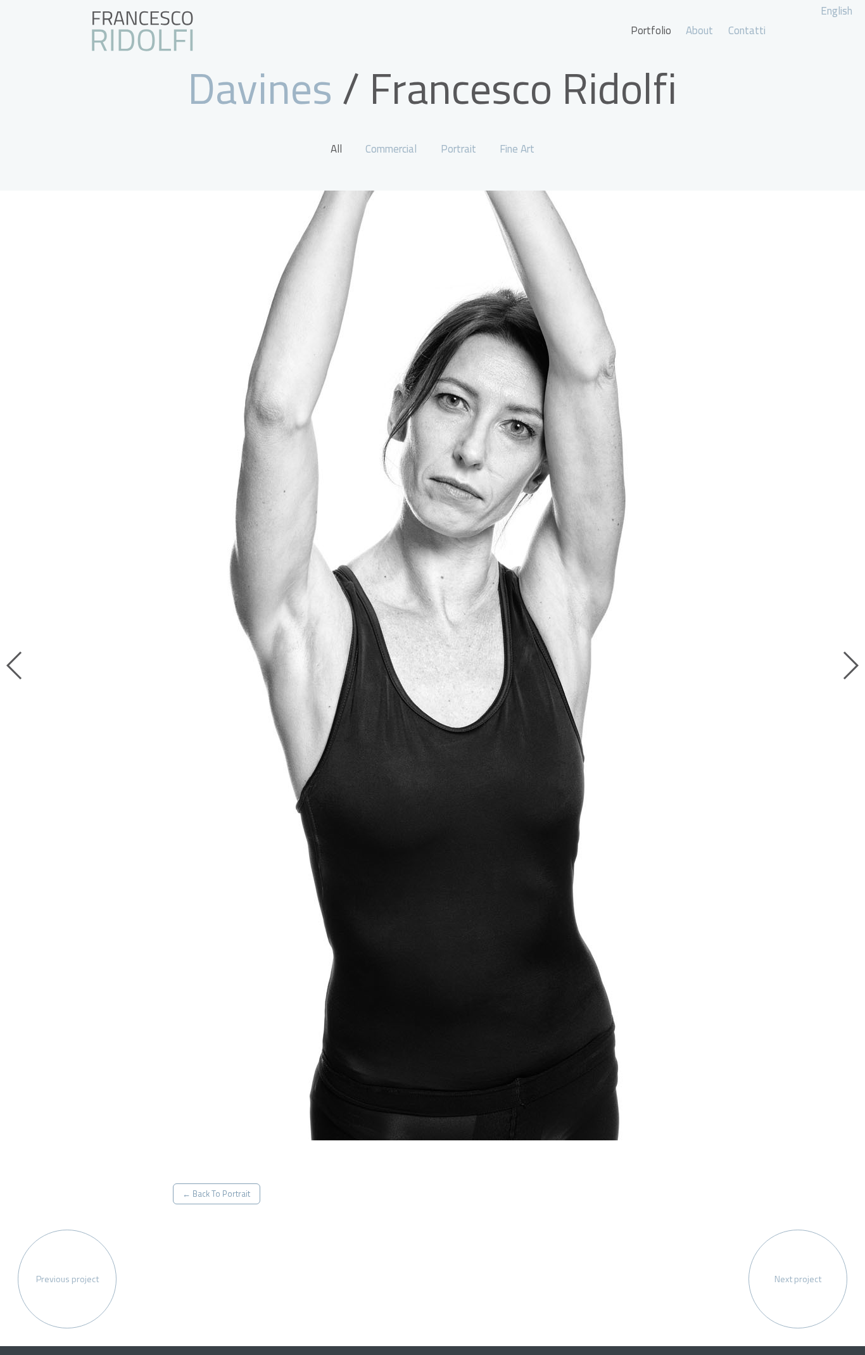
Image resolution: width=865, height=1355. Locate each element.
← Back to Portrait (216, 1193)
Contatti (747, 30)
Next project (797, 1278)
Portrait (458, 149)
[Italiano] (142, 31)
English (836, 11)
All (336, 149)
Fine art (517, 149)
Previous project (67, 1278)
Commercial (391, 149)
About (699, 30)
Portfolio (651, 30)
